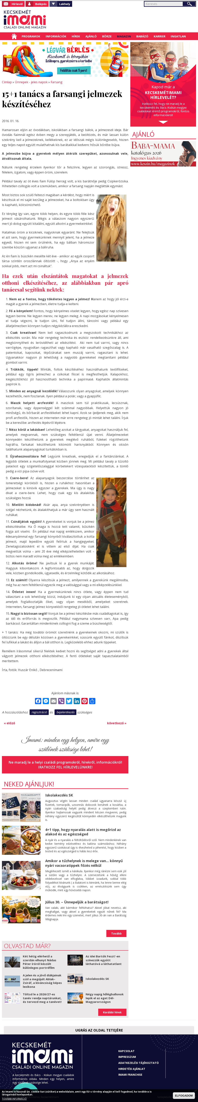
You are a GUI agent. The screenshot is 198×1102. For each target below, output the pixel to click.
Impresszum (127, 1057)
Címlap (14, 36)
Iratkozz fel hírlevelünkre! (65, 767)
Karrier (159, 36)
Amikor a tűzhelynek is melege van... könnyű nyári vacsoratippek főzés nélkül (84, 863)
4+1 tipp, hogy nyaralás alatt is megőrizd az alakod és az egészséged (83, 831)
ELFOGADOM (184, 1095)
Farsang (56, 82)
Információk (56, 36)
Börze (107, 36)
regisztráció (39, 712)
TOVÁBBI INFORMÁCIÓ (14, 1098)
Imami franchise (130, 1074)
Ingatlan (178, 36)
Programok (31, 36)
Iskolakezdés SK (59, 795)
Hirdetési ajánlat (131, 1069)
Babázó (142, 36)
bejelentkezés (65, 712)
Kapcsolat (126, 1051)
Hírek (76, 36)
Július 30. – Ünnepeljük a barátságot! (76, 902)
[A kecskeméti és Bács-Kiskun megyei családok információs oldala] (25, 19)
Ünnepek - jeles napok (31, 82)
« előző (9, 723)
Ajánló (91, 36)
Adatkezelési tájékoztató (138, 1063)
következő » (116, 723)
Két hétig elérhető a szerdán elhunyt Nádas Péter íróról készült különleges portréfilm (39, 962)
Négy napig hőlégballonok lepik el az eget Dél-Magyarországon (105, 998)
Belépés (41, 4)
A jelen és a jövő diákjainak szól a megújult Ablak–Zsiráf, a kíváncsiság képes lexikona (42, 981)
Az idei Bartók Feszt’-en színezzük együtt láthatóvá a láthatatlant (104, 960)
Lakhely (64, 4)
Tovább (116, 933)
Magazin (124, 36)
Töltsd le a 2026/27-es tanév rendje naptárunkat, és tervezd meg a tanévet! (42, 998)
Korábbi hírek (112, 1012)
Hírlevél (17, 4)
